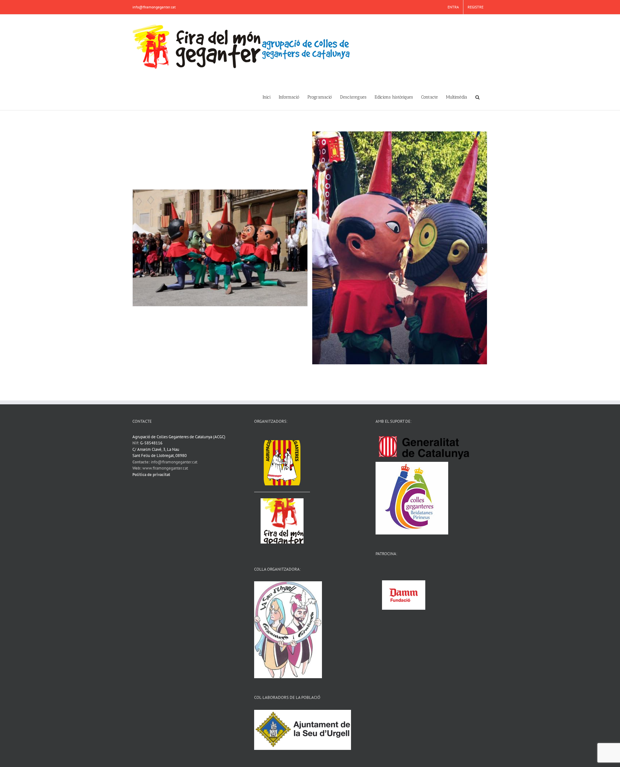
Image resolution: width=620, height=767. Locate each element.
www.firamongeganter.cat (165, 468)
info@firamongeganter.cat (154, 7)
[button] (477, 96)
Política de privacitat (151, 474)
